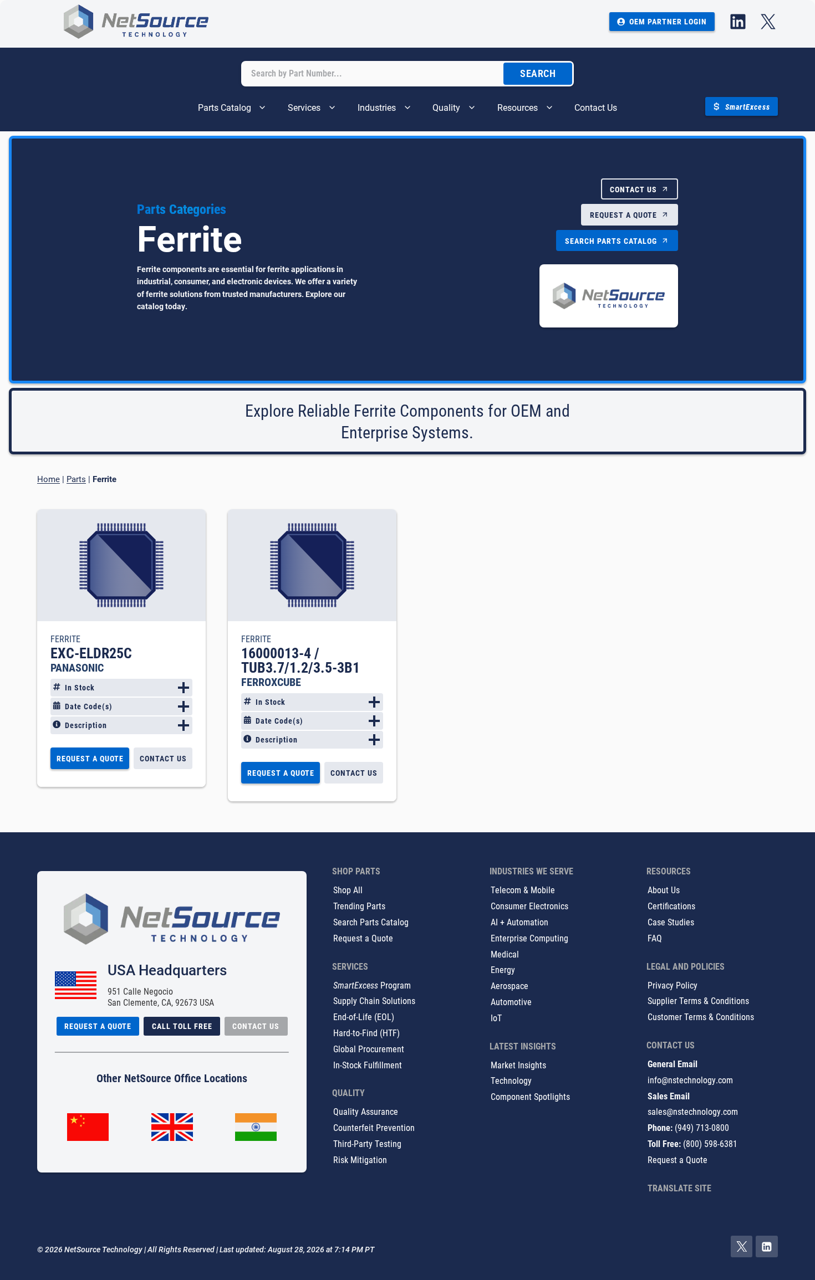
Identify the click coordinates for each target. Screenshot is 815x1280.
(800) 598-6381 (710, 1143)
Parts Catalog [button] (224, 107)
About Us (664, 889)
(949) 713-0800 (702, 1127)
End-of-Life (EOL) (363, 1016)
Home (48, 478)
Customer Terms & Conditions (701, 1016)
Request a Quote (363, 938)
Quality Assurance (365, 1111)
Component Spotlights (530, 1096)
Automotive (511, 1001)
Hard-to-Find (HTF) (366, 1032)
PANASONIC (77, 667)
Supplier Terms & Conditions (698, 1000)
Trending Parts (359, 906)
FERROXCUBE (271, 681)
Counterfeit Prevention (374, 1127)
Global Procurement (368, 1048)
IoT (496, 1017)
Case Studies (671, 922)
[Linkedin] (767, 1247)
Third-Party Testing (367, 1143)
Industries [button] (377, 107)
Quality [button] (446, 107)
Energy (503, 969)
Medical (505, 954)
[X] (742, 1247)
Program (372, 985)
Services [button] (304, 107)
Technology (511, 1080)
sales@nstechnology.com (693, 1111)
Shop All (348, 889)
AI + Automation (519, 922)
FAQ (655, 938)
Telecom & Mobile (523, 889)
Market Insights (518, 1065)
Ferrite (65, 638)
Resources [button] (517, 107)
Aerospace (509, 985)
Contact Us (595, 107)
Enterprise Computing (529, 938)
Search (538, 73)
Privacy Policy (672, 985)
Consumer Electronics (529, 906)
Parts (76, 478)
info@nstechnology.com (690, 1080)
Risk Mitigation (360, 1159)
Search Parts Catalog (371, 922)
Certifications (671, 906)
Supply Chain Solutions (374, 1000)
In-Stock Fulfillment (367, 1065)
